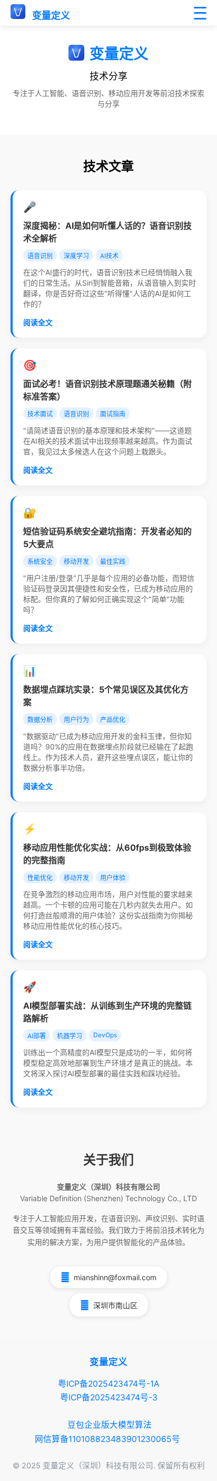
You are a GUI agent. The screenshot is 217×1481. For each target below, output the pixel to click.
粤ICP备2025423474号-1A (109, 1384)
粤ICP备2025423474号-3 (108, 1397)
